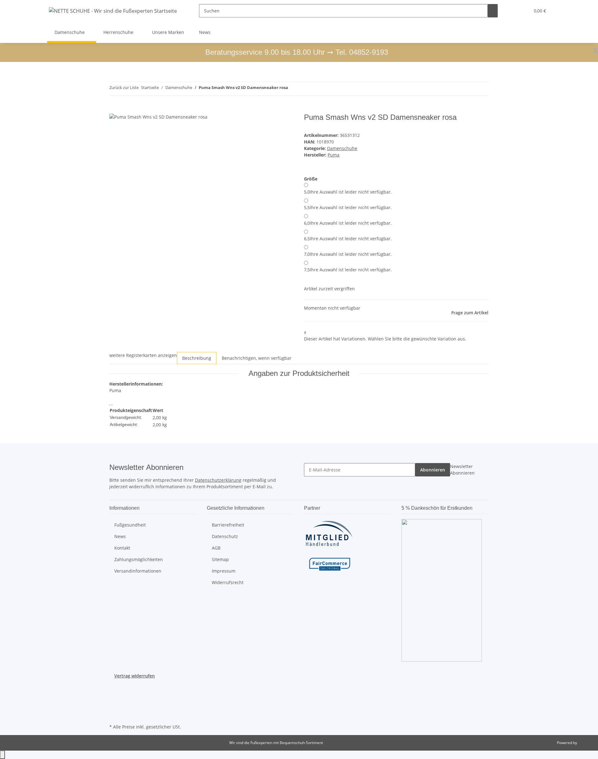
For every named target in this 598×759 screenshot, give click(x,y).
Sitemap (220, 559)
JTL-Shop (585, 742)
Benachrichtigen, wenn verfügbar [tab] (257, 358)
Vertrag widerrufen (134, 676)
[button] (513, 10)
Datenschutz (225, 536)
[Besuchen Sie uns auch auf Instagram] (114, 700)
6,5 (348, 238)
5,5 (348, 207)
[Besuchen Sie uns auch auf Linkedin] (114, 715)
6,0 (348, 223)
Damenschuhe (342, 148)
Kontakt (122, 548)
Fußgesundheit (130, 525)
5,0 (348, 192)
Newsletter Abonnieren (462, 469)
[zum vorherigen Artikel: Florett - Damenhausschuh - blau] (293, 89)
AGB (216, 548)
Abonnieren (432, 470)
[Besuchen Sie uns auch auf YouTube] (114, 693)
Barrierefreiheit (228, 525)
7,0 (348, 254)
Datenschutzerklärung (218, 480)
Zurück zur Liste (124, 87)
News (205, 32)
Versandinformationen (137, 571)
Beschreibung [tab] (196, 358)
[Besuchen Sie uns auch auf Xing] (114, 708)
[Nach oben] (2, 755)
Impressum (223, 571)
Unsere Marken (168, 32)
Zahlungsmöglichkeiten (138, 559)
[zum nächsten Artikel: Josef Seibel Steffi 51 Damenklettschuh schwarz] (304, 89)
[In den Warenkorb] (114, 109)
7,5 (348, 270)
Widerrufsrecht (228, 582)
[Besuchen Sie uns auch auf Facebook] (114, 686)
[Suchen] (493, 10)
